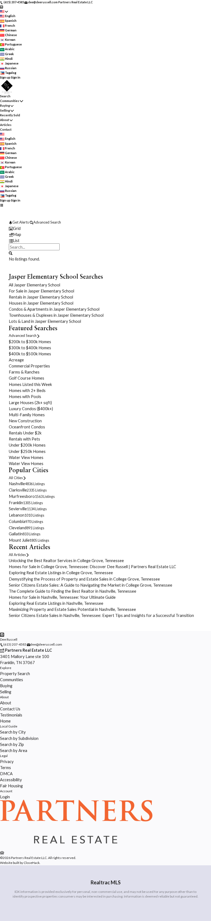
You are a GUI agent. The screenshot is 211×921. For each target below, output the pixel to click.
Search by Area (13, 750)
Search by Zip (12, 744)
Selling (5, 110)
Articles (6, 125)
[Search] (10, 253)
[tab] (105, 228)
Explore (5, 668)
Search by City (13, 731)
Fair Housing (11, 785)
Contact (6, 129)
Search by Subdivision (19, 738)
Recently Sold (10, 115)
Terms (5, 767)
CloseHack (32, 863)
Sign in (15, 77)
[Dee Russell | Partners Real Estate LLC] (76, 847)
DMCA (6, 773)
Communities (9, 101)
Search (5, 96)
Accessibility (11, 779)
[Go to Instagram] (1, 7)
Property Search (15, 673)
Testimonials (11, 714)
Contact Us (10, 708)
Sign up (5, 77)
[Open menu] (1, 205)
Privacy (7, 761)
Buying (5, 105)
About (4, 120)
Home (5, 720)
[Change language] (4, 11)
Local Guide (8, 726)
